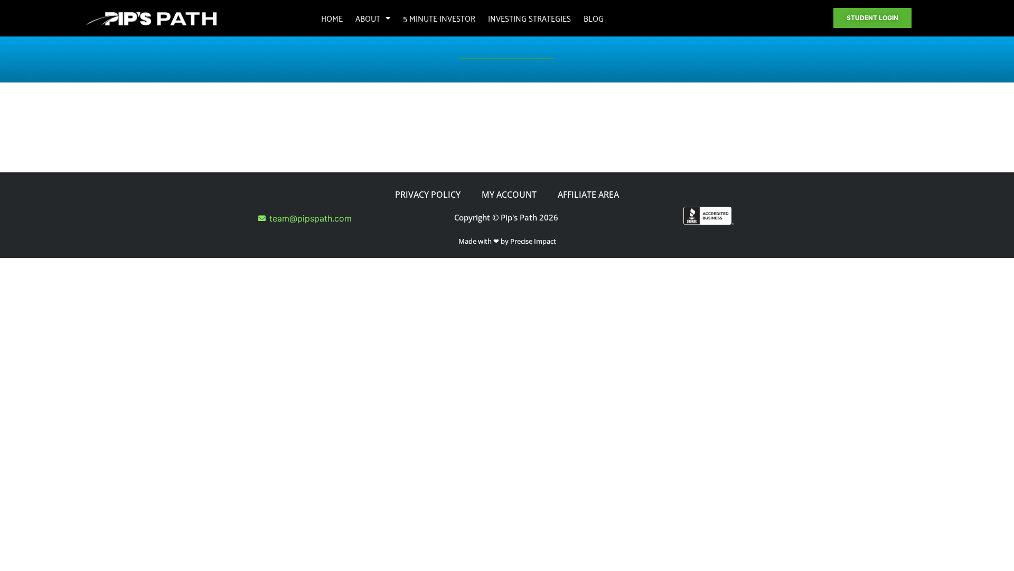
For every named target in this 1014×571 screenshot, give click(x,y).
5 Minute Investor (439, 18)
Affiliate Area (588, 194)
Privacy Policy (428, 194)
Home (332, 18)
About (367, 18)
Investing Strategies (529, 18)
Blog (594, 18)
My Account (509, 194)
